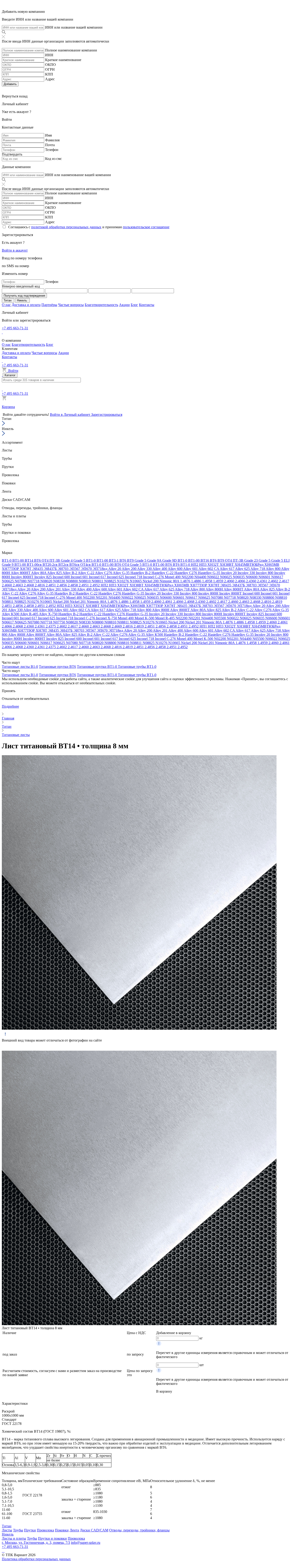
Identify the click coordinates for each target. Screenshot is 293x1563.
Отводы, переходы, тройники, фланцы (139, 1530)
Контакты (146, 305)
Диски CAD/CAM (94, 1530)
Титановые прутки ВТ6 (57, 667)
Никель (8, 1534)
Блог (134, 305)
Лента (74, 1530)
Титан (6, 1526)
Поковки (62, 1530)
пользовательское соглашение (146, 227)
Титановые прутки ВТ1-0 (97, 667)
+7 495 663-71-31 (15, 328)
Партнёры (49, 305)
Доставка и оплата (26, 305)
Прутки (30, 1530)
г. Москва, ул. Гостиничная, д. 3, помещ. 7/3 (36, 1542)
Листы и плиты (14, 1538)
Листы (7, 1530)
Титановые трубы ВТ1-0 (137, 667)
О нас (6, 305)
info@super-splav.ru (85, 1542)
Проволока (45, 1530)
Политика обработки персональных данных (36, 1559)
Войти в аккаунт (15, 250)
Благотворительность (101, 305)
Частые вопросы (71, 305)
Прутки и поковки (52, 1538)
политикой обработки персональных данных (66, 227)
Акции (124, 305)
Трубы (18, 1530)
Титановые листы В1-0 (20, 667)
